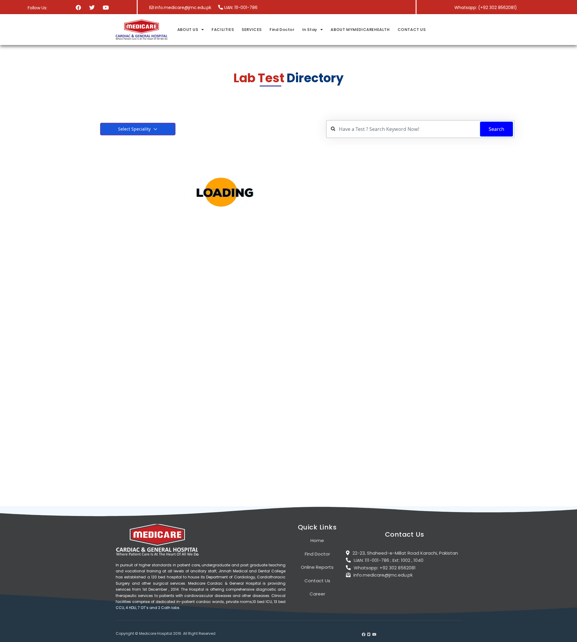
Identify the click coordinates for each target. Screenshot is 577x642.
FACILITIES (223, 29)
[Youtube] (105, 7)
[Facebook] (78, 7)
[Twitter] (92, 7)
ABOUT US (187, 29)
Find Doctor (282, 29)
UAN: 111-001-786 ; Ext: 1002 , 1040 (388, 560)
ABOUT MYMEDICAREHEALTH (360, 29)
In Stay (309, 29)
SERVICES (252, 29)
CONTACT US (412, 29)
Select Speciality (134, 129)
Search (496, 129)
